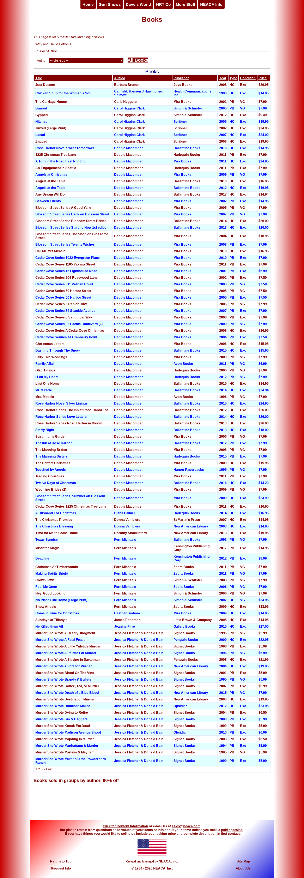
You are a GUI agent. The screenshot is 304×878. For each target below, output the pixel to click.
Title (38, 78)
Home (88, 4)
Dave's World (138, 4)
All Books (138, 60)
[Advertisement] (152, 804)
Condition (248, 78)
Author (42, 60)
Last (49, 769)
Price (263, 78)
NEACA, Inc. (168, 861)
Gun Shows (110, 4)
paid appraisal (232, 830)
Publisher (181, 78)
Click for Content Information (125, 826)
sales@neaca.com (186, 826)
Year (222, 78)
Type (233, 78)
